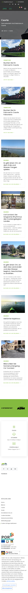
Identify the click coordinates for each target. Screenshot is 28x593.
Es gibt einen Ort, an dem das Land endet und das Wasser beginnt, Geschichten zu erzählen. (13, 269)
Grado (3, 510)
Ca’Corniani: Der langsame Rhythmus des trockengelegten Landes (13, 217)
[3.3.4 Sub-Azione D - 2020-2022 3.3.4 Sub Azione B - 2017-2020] (10, 541)
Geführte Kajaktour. (12, 318)
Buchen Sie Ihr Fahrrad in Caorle (11, 64)
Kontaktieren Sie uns (6, 513)
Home (5, 31)
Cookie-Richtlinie (5, 515)
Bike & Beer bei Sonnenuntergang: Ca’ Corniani (12, 366)
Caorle (3, 507)
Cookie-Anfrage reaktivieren (9, 523)
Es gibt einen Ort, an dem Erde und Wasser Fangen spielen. (12, 166)
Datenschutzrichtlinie (7, 518)
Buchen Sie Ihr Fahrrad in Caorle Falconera (11, 112)
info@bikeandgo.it (8, 2)
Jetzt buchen (8, 79)
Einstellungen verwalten (9, 585)
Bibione (3, 505)
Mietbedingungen (6, 521)
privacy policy (11, 581)
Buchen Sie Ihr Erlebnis (11, 184)
